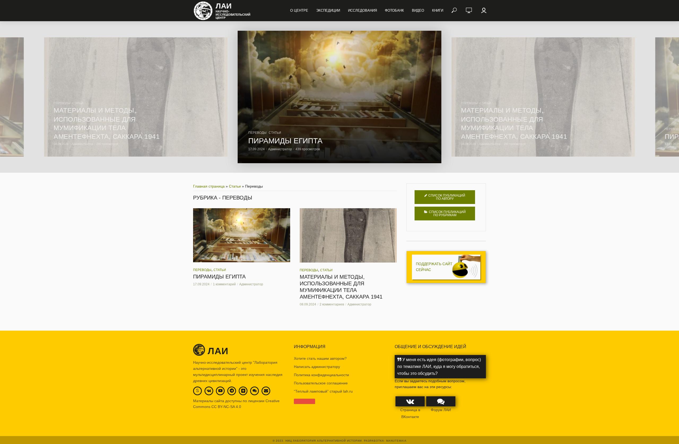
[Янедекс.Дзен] (243, 391)
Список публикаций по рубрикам (447, 213)
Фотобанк (394, 10)
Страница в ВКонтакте (410, 413)
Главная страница (209, 186)
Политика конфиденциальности (321, 375)
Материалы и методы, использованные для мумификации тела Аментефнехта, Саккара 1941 (341, 287)
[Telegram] (232, 390)
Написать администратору (317, 367)
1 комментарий (224, 284)
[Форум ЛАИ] (255, 390)
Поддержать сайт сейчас (434, 267)
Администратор (280, 149)
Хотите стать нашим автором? (320, 358)
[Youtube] (220, 390)
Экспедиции (328, 10)
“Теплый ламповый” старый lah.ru (323, 391)
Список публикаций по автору (446, 197)
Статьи (275, 133)
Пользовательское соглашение (321, 383)
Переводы (257, 133)
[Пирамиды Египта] (339, 97)
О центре (299, 10)
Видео (418, 10)
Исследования (362, 10)
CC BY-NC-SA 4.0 (226, 407)
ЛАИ (224, 6)
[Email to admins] (266, 390)
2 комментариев (332, 304)
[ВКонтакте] (209, 390)
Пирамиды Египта (285, 141)
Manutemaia (396, 440)
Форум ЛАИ (441, 410)
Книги (437, 10)
